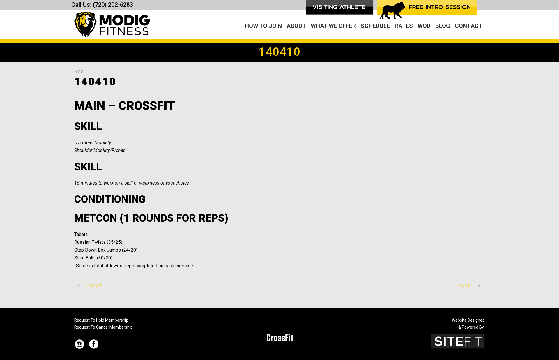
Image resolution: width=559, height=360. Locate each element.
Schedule (375, 25)
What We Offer (333, 25)
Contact (468, 25)
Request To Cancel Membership (103, 327)
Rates (404, 25)
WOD (424, 25)
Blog (442, 25)
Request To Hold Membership (101, 320)
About (296, 25)
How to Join (263, 25)
